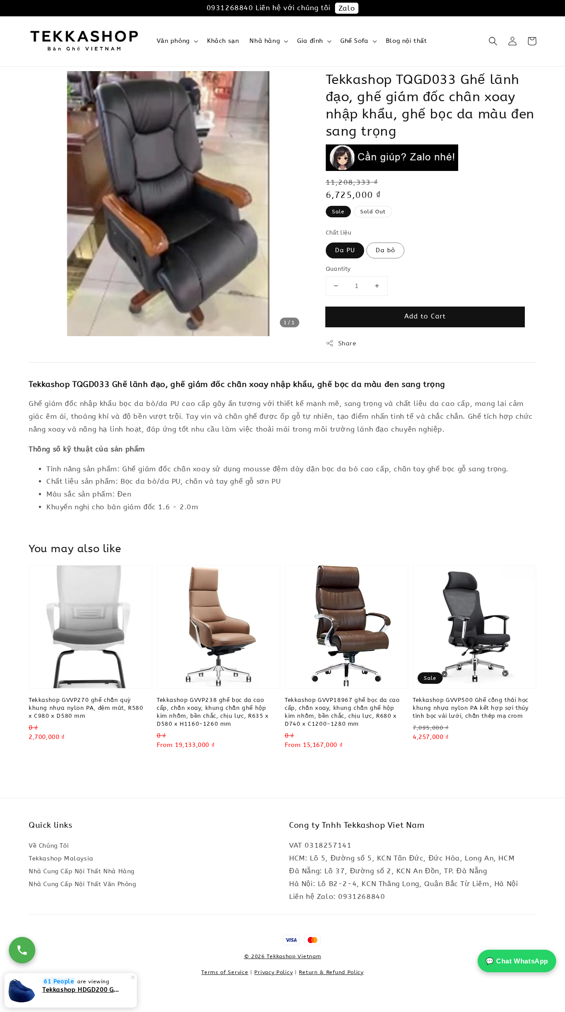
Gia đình (310, 41)
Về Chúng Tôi (49, 845)
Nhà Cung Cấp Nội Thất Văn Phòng (82, 884)
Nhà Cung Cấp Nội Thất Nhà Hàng (82, 871)
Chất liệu (339, 232)
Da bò (385, 250)
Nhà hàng (264, 41)
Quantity (338, 268)
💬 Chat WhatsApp (517, 961)
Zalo (347, 8)
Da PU (345, 250)
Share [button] (347, 343)
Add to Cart (425, 316)
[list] (282, 944)
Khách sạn (223, 41)
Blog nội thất (406, 41)
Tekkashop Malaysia (61, 858)
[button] (493, 41)
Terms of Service (224, 972)
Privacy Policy (273, 972)
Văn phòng (173, 41)
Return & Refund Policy (331, 972)
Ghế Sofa (354, 41)
